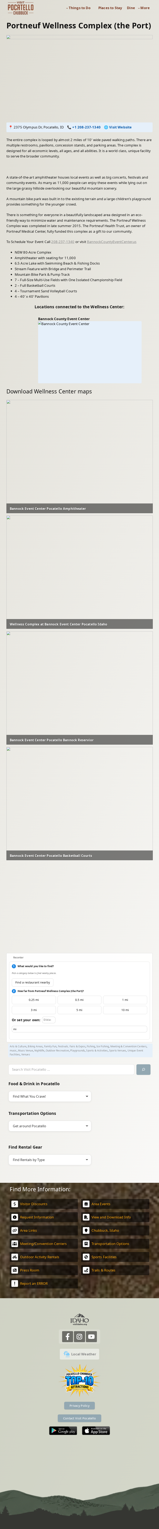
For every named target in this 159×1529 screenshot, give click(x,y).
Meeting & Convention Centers (128, 1046)
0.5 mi (79, 1000)
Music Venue (25, 1050)
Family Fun (50, 1046)
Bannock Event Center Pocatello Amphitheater (48, 509)
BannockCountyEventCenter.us (112, 241)
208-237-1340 (62, 241)
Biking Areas (35, 1046)
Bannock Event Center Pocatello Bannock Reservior (52, 740)
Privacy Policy (79, 1405)
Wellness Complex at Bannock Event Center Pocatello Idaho (58, 624)
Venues (25, 1054)
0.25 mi (34, 1000)
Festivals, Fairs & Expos (72, 1046)
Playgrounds (77, 1050)
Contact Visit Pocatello (79, 1418)
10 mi (125, 1010)
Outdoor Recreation (57, 1050)
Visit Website (120, 127)
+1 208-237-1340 (86, 127)
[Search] (143, 1069)
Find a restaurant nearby (32, 982)
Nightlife (39, 1050)
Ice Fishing (102, 1046)
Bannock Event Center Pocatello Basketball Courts (51, 856)
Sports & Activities (97, 1050)
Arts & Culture (18, 1046)
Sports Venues (117, 1050)
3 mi (34, 1010)
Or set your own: (26, 1019)
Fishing (91, 1046)
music (13, 1050)
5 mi (79, 1010)
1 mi (125, 1000)
